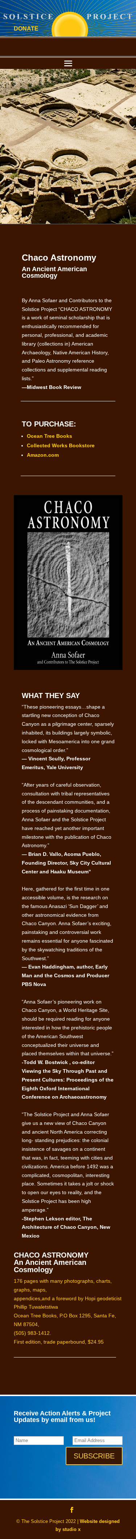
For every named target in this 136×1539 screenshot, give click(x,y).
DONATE (26, 29)
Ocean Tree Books (49, 436)
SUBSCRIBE (94, 1456)
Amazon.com (43, 455)
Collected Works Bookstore (61, 445)
